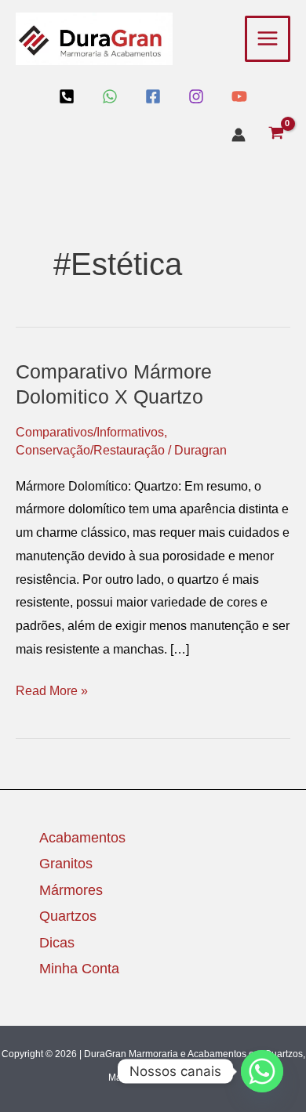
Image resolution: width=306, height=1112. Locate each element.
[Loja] (67, 96)
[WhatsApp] (110, 96)
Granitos (66, 863)
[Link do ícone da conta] (238, 135)
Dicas (57, 943)
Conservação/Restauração (90, 450)
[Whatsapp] (262, 1071)
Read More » (52, 688)
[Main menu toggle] (267, 38)
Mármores (71, 890)
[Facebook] (153, 96)
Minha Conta (79, 968)
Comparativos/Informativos (90, 432)
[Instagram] (196, 96)
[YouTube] (239, 96)
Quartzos (68, 916)
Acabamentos (82, 838)
